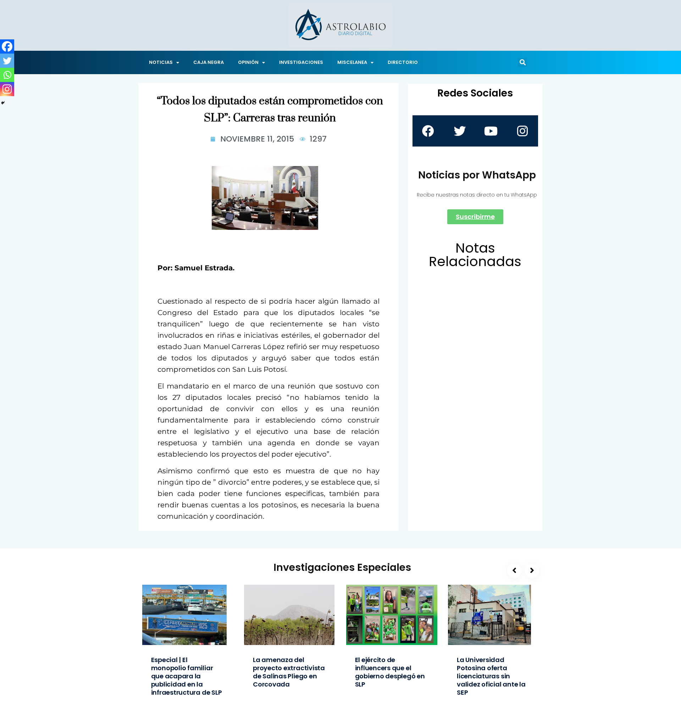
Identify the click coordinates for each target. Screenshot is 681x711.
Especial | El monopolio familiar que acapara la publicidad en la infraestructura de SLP (186, 676)
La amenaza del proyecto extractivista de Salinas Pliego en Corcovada (289, 672)
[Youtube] (490, 131)
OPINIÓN (248, 62)
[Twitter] (7, 61)
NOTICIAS (161, 62)
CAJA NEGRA (208, 62)
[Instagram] (7, 89)
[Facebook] (7, 46)
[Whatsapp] (7, 75)
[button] (522, 62)
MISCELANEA (352, 62)
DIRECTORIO (403, 62)
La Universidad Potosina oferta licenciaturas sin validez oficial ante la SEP (491, 676)
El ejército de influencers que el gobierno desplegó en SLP (390, 672)
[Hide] (3, 103)
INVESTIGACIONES (301, 62)
